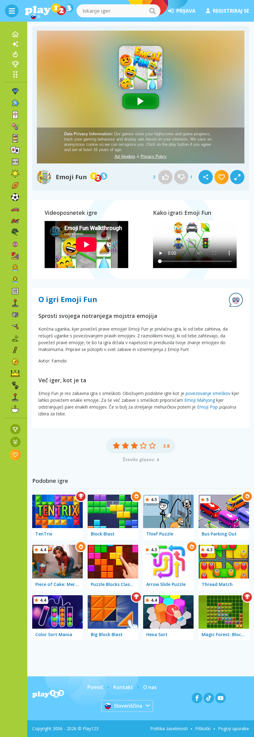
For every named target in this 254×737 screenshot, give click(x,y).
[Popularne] (15, 54)
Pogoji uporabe (233, 728)
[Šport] (15, 185)
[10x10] (15, 162)
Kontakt (123, 687)
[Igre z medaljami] (15, 442)
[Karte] (15, 138)
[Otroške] (15, 279)
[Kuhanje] (15, 409)
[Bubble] (15, 126)
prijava (185, 10)
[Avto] (15, 209)
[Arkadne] (15, 303)
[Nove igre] (15, 44)
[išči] (152, 10)
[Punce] (15, 268)
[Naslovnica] (15, 34)
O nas (150, 687)
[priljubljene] (15, 454)
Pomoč (95, 687)
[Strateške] (15, 373)
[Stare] (15, 338)
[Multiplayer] (15, 397)
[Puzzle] (15, 103)
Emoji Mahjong (199, 400)
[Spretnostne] (15, 350)
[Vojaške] (15, 232)
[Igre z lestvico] (15, 429)
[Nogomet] (15, 197)
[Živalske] (15, 385)
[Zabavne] (15, 174)
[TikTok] (209, 698)
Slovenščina (128, 705)
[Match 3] (15, 91)
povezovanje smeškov (208, 393)
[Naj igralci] (15, 64)
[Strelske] (15, 326)
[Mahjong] (15, 115)
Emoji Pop (207, 407)
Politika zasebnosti (169, 728)
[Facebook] (197, 698)
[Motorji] (15, 221)
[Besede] (15, 291)
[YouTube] (220, 698)
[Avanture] (15, 362)
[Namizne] (15, 315)
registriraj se (231, 10)
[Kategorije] (15, 74)
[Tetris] (15, 256)
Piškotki (203, 728)
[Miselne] (15, 244)
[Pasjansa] (15, 150)
